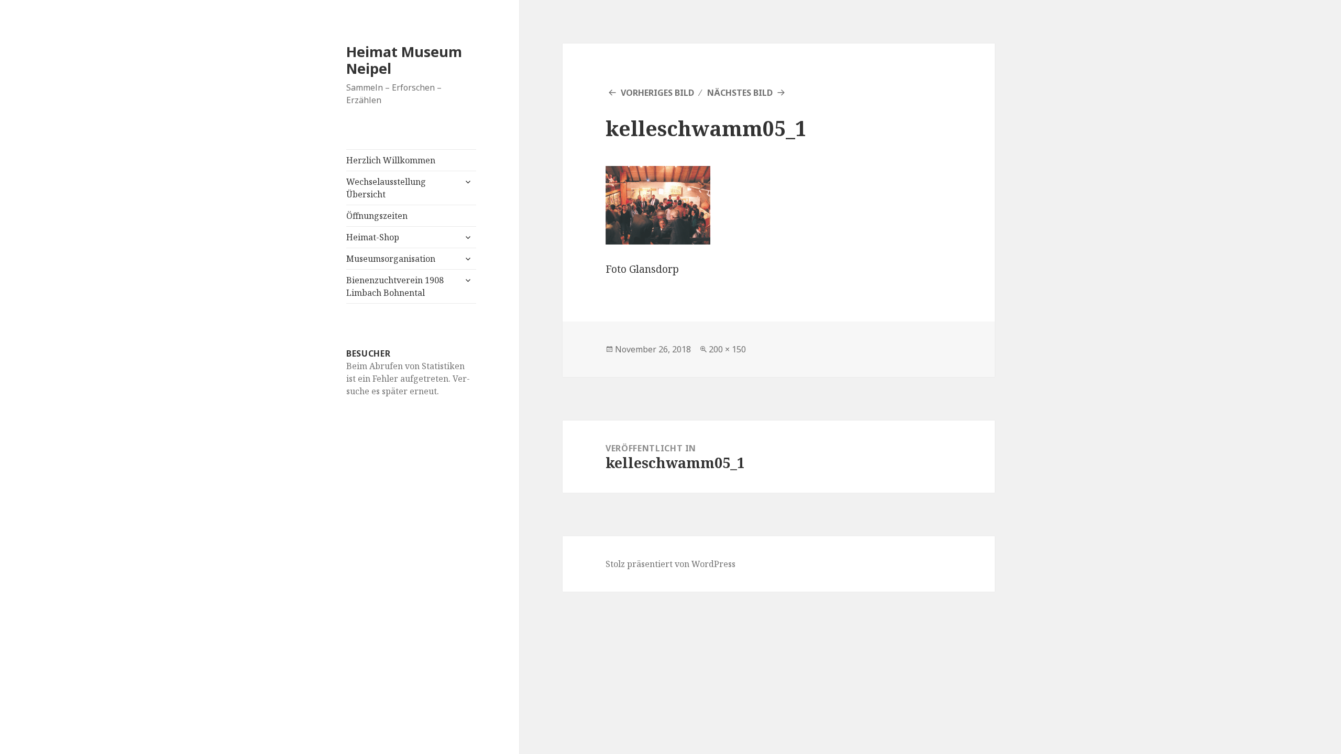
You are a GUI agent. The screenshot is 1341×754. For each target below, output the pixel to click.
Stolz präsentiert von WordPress (670, 564)
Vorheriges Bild (657, 92)
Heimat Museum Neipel (404, 60)
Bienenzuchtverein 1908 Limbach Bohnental (395, 286)
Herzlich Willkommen (390, 160)
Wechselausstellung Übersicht (386, 188)
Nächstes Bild (740, 92)
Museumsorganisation (390, 258)
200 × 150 (727, 349)
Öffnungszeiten (377, 215)
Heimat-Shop (372, 237)
